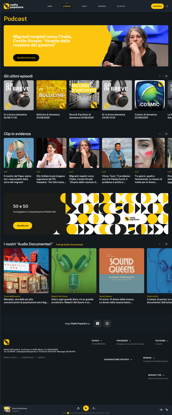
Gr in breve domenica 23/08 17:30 (15, 116)
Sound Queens (105, 296)
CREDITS (41, 358)
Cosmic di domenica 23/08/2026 (146, 116)
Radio (49, 6)
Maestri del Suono (59, 296)
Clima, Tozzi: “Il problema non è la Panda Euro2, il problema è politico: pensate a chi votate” (116, 179)
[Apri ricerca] (167, 6)
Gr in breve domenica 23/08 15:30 (113, 116)
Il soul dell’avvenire (12, 296)
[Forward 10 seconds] (94, 408)
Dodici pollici (152, 296)
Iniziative (102, 6)
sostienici (157, 6)
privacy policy (10, 358)
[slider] (68, 413)
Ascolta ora (22, 225)
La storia (121, 6)
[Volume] (161, 409)
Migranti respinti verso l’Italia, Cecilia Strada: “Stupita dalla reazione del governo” (83, 179)
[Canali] (166, 409)
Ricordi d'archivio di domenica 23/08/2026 (81, 116)
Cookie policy (27, 358)
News (84, 6)
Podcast (67, 6)
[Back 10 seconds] (78, 408)
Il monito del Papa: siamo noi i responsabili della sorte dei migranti (17, 179)
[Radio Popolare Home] (13, 6)
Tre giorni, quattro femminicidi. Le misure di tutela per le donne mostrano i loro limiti (148, 179)
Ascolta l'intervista (26, 57)
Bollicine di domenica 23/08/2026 (48, 116)
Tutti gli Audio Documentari (69, 244)
